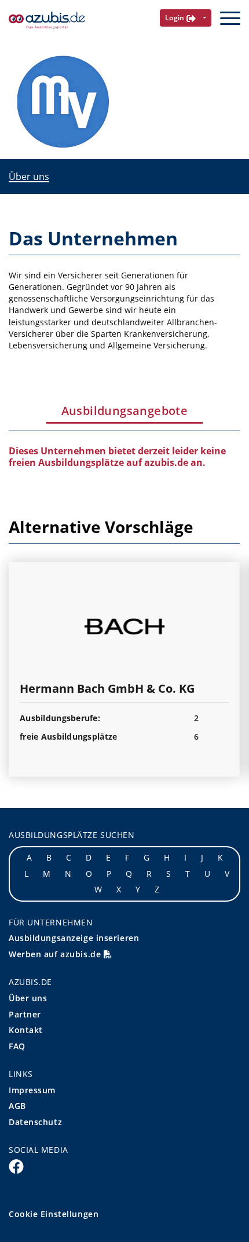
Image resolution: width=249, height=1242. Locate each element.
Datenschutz (35, 1121)
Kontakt (26, 1029)
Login (176, 18)
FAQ (17, 1046)
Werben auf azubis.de (56, 954)
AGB (17, 1105)
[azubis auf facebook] (16, 1166)
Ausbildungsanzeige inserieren (74, 937)
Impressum (32, 1090)
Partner (25, 1014)
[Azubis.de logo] (47, 21)
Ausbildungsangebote (124, 410)
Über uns (29, 176)
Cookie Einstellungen (53, 1213)
